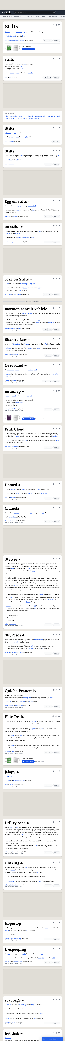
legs (19, 206)
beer (10, 827)
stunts (23, 781)
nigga (11, 137)
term (7, 284)
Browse (16, 17)
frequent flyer (38, 640)
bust (38, 872)
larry (10, 77)
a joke (19, 290)
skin (21, 69)
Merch (57, 40)
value (17, 642)
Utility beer (7, 852)
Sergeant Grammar (15, 242)
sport (33, 729)
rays (18, 73)
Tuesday (24, 834)
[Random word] (54, 12)
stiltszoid (30, 116)
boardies (30, 73)
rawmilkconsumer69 (16, 938)
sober (17, 436)
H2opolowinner (17, 294)
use (22, 156)
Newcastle (20, 238)
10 (9, 934)
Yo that (8, 36)
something (23, 284)
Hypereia (11, 141)
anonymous (13, 497)
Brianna (19, 210)
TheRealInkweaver (17, 962)
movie (31, 702)
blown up (30, 493)
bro (23, 36)
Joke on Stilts (8, 294)
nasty (39, 958)
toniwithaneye (15, 446)
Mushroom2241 (19, 705)
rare (27, 930)
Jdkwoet (11, 164)
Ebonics (8, 133)
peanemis (22, 702)
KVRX (19, 328)
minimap (7, 409)
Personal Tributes (41, 17)
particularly (22, 1005)
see (15, 210)
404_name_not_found (17, 652)
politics (50, 599)
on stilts (13, 118)
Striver (6, 624)
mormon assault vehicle (11, 328)
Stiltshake (13, 116)
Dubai (30, 348)
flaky (32, 1005)
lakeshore (14, 852)
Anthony (8, 606)
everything (30, 396)
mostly (14, 396)
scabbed (8, 1005)
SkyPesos (7, 652)
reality (55, 436)
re (14, 436)
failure (16, 585)
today (39, 288)
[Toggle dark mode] (61, 12)
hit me (14, 517)
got (17, 160)
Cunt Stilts (51, 116)
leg (35, 1018)
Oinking (7, 885)
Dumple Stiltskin (40, 116)
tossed (25, 288)
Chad (20, 735)
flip (43, 513)
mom (10, 517)
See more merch (39, 49)
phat (26, 137)
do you (17, 403)
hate (12, 735)
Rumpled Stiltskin (33, 118)
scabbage (7, 1022)
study (11, 597)
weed (39, 881)
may (12, 569)
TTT (35, 606)
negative (18, 233)
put (41, 729)
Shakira (39, 348)
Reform (26, 344)
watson (11, 784)
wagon (24, 313)
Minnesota (8, 1038)
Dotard (6, 497)
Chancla (7, 521)
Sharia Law (16, 344)
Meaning (7, 32)
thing (43, 958)
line (39, 320)
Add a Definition (52, 17)
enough (31, 648)
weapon (16, 513)
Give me (8, 702)
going (17, 493)
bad (33, 210)
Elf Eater (14, 380)
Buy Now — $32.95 (28, 49)
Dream (28, 602)
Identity (29, 17)
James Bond (17, 781)
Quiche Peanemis (9, 705)
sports (34, 721)
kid (31, 513)
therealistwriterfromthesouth (16, 40)
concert (13, 36)
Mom (7, 1018)
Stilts (6, 40)
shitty (7, 776)
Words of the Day (7, 17)
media (25, 698)
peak (51, 698)
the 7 (8, 376)
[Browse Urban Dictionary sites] (7, 12)
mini (28, 313)
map (7, 396)
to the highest (32, 370)
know (21, 403)
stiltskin (21, 116)
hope (9, 881)
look (10, 160)
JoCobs (13, 1022)
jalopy (6, 784)
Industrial (51, 322)
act (9, 954)
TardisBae (12, 521)
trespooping (8, 962)
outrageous (31, 284)
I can (8, 781)
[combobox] (35, 12)
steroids (7, 233)
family (57, 440)
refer (45, 344)
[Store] (58, 12)
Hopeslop (7, 938)
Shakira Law (8, 354)
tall (58, 156)
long (24, 64)
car (15, 133)
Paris (31, 646)
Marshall (41, 595)
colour (23, 66)
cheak (12, 73)
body (34, 206)
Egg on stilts (8, 217)
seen (46, 928)
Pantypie (15, 217)
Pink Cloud (7, 446)
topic (17, 370)
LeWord (13, 409)
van (31, 313)
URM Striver (13, 624)
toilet (24, 954)
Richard (8, 348)
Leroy (8, 374)
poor (14, 642)
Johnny (13, 881)
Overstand (7, 380)
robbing (55, 374)
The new (9, 440)
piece (29, 698)
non (26, 868)
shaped (30, 206)
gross (41, 1014)
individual (13, 489)
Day (37, 322)
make (38, 489)
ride (17, 137)
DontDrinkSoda (14, 885)
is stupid (26, 238)
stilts (6, 77)
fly (42, 648)
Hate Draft (7, 752)
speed (13, 870)
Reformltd (15, 354)
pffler (13, 752)
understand (10, 370)
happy (25, 440)
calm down (44, 493)
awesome (19, 32)
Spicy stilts (21, 118)
